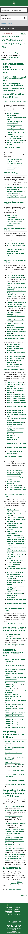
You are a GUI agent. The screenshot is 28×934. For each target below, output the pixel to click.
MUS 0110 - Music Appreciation (16, 487)
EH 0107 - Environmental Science (16, 245)
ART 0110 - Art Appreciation (15, 470)
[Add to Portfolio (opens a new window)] (22, 33)
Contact (8, 921)
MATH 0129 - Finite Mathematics (16, 352)
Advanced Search (6, 24)
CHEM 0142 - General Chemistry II (15, 823)
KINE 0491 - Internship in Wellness (15, 728)
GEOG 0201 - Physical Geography (16, 316)
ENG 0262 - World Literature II (16, 396)
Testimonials (9, 909)
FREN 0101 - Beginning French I (16, 410)
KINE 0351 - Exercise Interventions (15, 700)
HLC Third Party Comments (17, 915)
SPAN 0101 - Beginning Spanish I (16, 444)
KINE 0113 (6, 90)
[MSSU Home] (14, 2)
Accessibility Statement (9, 913)
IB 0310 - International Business (16, 568)
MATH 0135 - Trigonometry (15, 358)
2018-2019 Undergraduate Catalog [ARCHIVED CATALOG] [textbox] (14, 10)
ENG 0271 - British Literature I (16, 398)
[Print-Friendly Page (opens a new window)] (23, 33)
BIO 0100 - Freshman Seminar (14, 644)
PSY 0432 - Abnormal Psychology (14, 780)
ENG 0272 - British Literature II (16, 400)
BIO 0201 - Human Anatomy (13, 753)
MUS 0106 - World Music (14, 485)
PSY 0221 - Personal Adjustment (14, 771)
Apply (15, 912)
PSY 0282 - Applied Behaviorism (14, 854)
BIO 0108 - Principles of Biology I (16, 277)
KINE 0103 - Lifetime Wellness (15, 624)
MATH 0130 (19, 765)
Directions (15, 921)
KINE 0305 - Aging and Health (14, 685)
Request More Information (17, 908)
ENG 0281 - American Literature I (16, 402)
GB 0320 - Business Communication (15, 784)
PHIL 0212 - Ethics (12, 436)
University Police (8, 911)
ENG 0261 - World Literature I (15, 394)
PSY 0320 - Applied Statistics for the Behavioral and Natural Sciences (14, 858)
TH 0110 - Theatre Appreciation (16, 489)
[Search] (25, 18)
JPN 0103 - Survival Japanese (15, 422)
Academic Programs (15, 53)
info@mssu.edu (14, 931)
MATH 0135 (14, 766)
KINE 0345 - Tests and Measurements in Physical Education (13, 696)
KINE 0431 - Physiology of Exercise (15, 722)
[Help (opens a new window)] (25, 33)
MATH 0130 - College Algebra (15, 356)
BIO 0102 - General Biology (15, 243)
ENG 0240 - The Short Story (15, 388)
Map (20, 921)
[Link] (8, 925)
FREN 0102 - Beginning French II (16, 412)
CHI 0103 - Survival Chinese (15, 383)
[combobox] (14, 10)
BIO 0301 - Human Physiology (14, 806)
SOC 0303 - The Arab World (15, 594)
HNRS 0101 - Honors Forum (13, 638)
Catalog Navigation (8, 28)
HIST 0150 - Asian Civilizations (16, 555)
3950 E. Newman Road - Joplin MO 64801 (14, 928)
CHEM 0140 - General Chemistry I (16, 306)
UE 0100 (19, 882)
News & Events (9, 907)
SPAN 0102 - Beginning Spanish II (16, 447)
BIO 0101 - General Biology (15, 275)
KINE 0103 (19, 88)
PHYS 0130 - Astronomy (14, 257)
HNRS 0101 (14, 884)
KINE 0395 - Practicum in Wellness (15, 720)
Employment (14, 922)
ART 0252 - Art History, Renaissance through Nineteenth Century (16, 478)
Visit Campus (17, 911)
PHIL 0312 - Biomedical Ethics (15, 438)
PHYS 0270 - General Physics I (15, 335)
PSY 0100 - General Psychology (16, 140)
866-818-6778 (14, 929)
